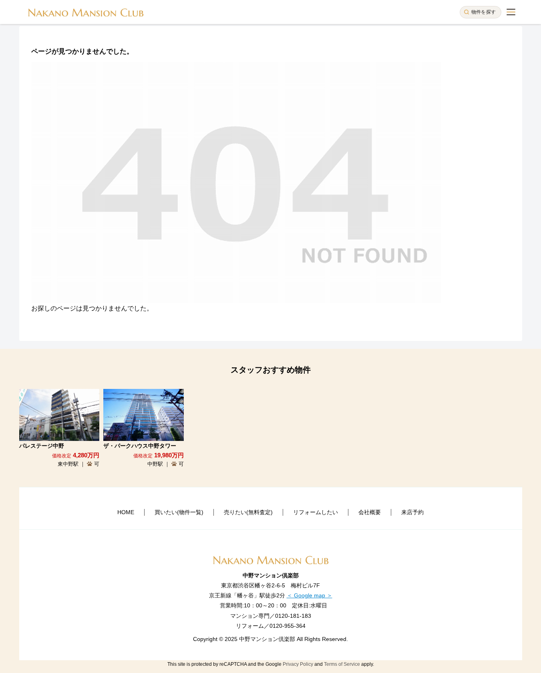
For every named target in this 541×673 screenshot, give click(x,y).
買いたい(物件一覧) (179, 512)
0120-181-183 (293, 616)
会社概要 (369, 512)
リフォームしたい (315, 512)
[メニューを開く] (511, 12)
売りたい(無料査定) (248, 512)
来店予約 (412, 512)
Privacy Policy (298, 664)
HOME (125, 512)
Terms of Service (342, 664)
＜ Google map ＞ (309, 595)
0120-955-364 (287, 626)
